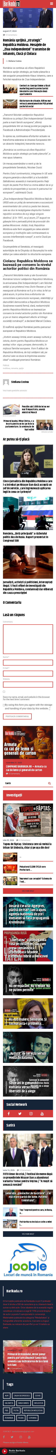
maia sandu (23, 1403)
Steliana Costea (15, 61)
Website (6, 679)
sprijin (21, 368)
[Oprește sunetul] (52, 1451)
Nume (6, 657)
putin (16, 1410)
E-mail (6, 668)
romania (14, 368)
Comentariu (8, 622)
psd (6, 1410)
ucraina (32, 1418)
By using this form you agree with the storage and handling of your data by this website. (28, 707)
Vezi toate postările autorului (15, 391)
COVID (37, 1396)
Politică (6, 365)
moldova (6, 368)
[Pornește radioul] (4, 1451)
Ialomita (9, 1403)
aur (7, 1396)
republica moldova (33, 1410)
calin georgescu (22, 1396)
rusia (20, 1418)
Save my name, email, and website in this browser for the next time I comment (26, 698)
